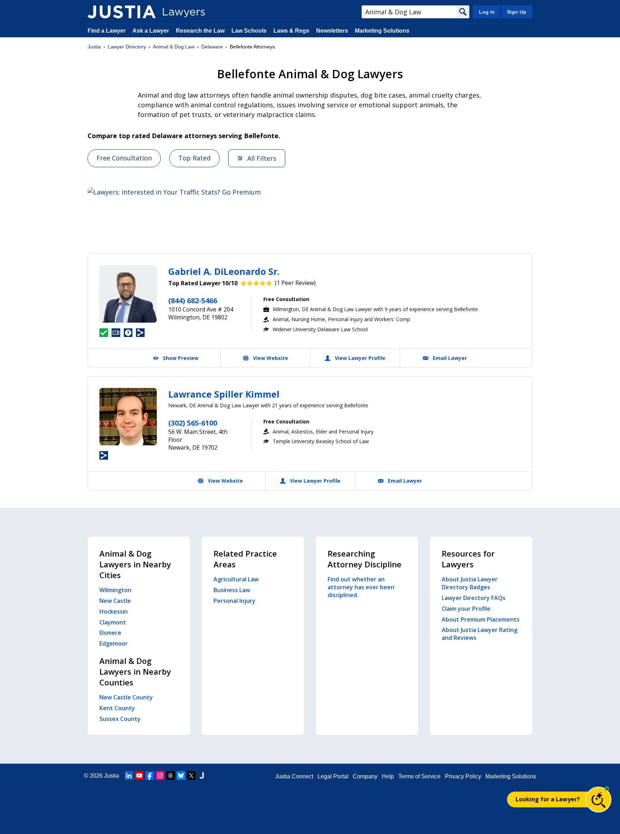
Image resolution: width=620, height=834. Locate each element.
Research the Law (200, 31)
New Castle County (126, 697)
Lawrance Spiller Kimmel (224, 394)
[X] (191, 775)
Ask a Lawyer (151, 31)
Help (388, 776)
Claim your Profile (466, 609)
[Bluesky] (181, 775)
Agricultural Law (236, 579)
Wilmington (115, 590)
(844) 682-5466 (192, 300)
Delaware (212, 47)
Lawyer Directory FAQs (474, 598)
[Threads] (170, 775)
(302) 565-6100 (192, 423)
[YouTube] (139, 775)
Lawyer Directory (127, 47)
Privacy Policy (463, 776)
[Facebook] (149, 775)
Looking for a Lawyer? (548, 799)
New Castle (115, 601)
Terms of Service (419, 776)
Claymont (112, 622)
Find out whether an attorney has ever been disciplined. (361, 587)
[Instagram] (160, 775)
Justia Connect (294, 776)
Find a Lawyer (107, 31)
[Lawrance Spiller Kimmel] (128, 416)
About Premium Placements (481, 619)
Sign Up (516, 12)
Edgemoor (113, 643)
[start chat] (598, 799)
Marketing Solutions (382, 31)
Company (365, 776)
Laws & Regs (291, 31)
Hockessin (113, 611)
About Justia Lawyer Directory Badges (470, 583)
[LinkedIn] (129, 775)
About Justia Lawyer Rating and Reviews (479, 634)
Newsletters (332, 31)
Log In (487, 12)
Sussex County (120, 719)
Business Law (231, 590)
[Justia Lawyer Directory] (122, 11)
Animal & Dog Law (173, 47)
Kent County (117, 708)
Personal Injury (234, 601)
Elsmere (110, 633)
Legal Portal (333, 776)
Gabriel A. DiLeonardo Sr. (224, 271)
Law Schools (249, 31)
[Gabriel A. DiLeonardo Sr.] (128, 294)
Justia (94, 47)
